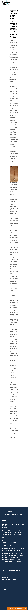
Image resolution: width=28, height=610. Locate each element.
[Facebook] (12, 599)
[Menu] (25, 2)
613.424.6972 (10, 519)
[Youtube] (16, 599)
